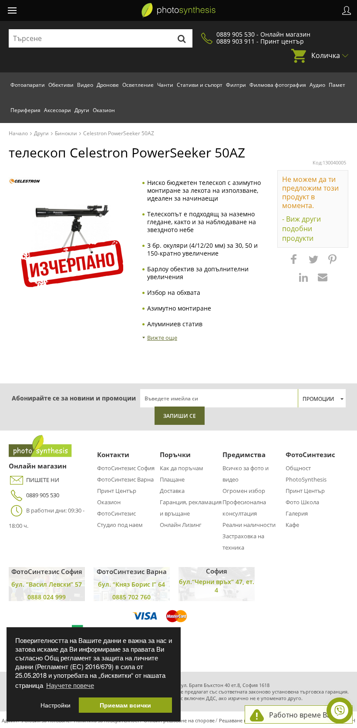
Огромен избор (243, 491)
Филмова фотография (277, 85)
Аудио (317, 85)
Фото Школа (302, 502)
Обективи (61, 85)
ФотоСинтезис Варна (125, 479)
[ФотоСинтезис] (178, 10)
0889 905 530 (42, 495)
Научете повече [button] (70, 685)
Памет (337, 85)
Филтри (236, 85)
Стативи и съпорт (199, 85)
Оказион (104, 110)
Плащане (172, 479)
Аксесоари (57, 110)
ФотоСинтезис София (126, 468)
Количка (325, 55)
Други (81, 110)
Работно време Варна (306, 715)
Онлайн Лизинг (181, 525)
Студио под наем (120, 525)
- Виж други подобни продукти (301, 228)
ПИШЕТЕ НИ (42, 480)
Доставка (172, 491)
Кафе (292, 525)
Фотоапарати (27, 85)
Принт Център (116, 491)
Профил (346, 10)
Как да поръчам (181, 468)
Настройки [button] (55, 705)
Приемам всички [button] (125, 705)
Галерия (297, 513)
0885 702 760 (131, 597)
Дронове (108, 85)
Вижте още (162, 338)
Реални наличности (249, 525)
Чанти (165, 85)
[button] (294, 263)
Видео (85, 85)
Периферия (25, 110)
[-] (24, 181)
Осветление (138, 85)
